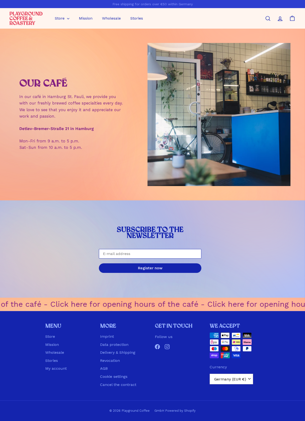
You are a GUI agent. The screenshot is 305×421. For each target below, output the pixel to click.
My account (56, 368)
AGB (104, 368)
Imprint (107, 336)
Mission (85, 18)
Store (60, 18)
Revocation (110, 360)
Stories (136, 18)
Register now (150, 268)
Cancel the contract (118, 384)
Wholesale (111, 18)
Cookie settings (113, 376)
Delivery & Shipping (117, 352)
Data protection (114, 344)
